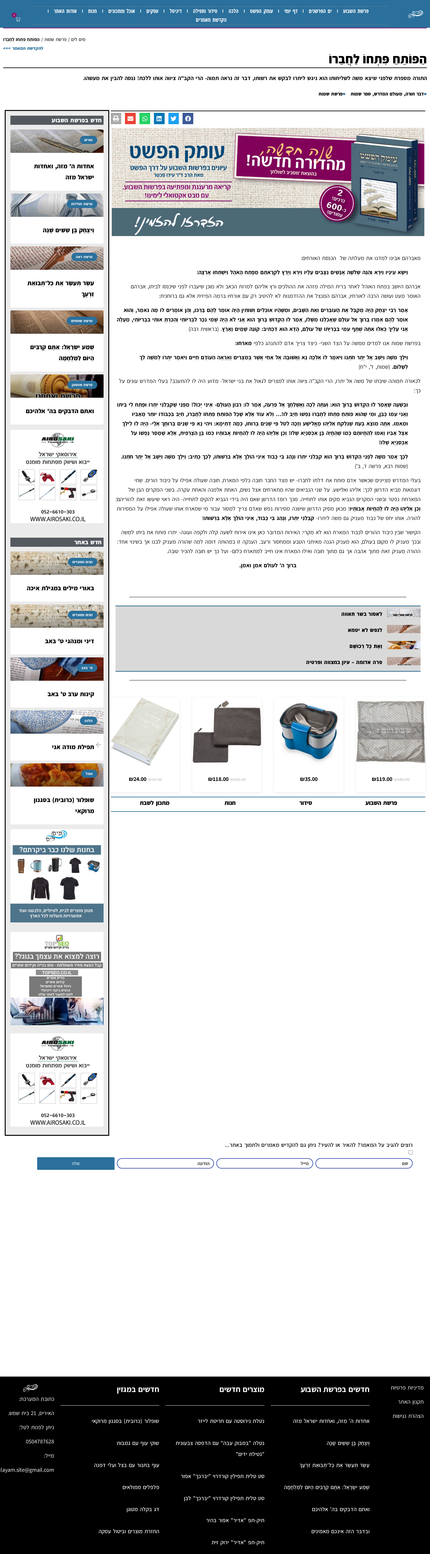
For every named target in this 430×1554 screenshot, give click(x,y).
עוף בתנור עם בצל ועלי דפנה (126, 1465)
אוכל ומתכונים (121, 10)
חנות (92, 10)
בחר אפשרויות (309, 760)
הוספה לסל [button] (390, 760)
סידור (305, 802)
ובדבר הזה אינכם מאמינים (340, 1531)
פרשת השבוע (356, 10)
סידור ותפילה (205, 10)
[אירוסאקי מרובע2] (57, 521)
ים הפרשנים (320, 10)
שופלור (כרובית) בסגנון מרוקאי (125, 1420)
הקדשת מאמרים (211, 19)
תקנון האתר (411, 1401)
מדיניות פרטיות (407, 1387)
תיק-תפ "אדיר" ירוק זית (238, 1542)
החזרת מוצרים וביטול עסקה (129, 1531)
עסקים (152, 10)
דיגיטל (176, 10)
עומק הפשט (261, 10)
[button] (16, 20)
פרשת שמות (55, 39)
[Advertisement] (235, 1275)
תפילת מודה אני (73, 747)
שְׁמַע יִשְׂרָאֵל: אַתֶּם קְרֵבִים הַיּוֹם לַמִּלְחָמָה (327, 1487)
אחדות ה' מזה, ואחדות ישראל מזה (331, 1420)
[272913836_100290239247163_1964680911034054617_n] (268, 234)
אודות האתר (65, 10)
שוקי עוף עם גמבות (138, 1443)
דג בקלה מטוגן (143, 1509)
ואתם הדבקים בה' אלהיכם (60, 411)
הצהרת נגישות (408, 1415)
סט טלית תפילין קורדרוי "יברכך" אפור (222, 1476)
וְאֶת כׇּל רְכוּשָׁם (365, 646)
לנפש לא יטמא (365, 630)
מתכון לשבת (155, 802)
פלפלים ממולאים (140, 1487)
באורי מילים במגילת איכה (60, 588)
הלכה (234, 10)
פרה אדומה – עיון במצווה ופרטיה (344, 662)
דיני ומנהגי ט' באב (69, 641)
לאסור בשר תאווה (361, 613)
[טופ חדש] (57, 1023)
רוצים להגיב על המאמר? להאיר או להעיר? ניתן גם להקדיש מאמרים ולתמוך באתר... (319, 1145)
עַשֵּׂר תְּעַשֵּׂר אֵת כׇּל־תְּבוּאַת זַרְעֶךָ (334, 1465)
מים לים (78, 39)
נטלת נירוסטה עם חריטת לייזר (231, 1420)
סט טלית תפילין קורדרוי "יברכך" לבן (224, 1498)
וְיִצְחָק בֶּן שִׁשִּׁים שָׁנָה (68, 230)
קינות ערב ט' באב (71, 694)
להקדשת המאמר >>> (23, 48)
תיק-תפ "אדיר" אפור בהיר (235, 1520)
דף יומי (290, 10)
